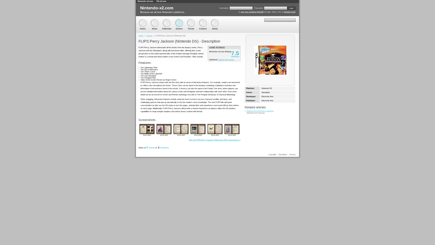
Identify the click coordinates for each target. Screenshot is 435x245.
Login (291, 8)
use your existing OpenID (252, 12)
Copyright (272, 154)
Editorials (167, 20)
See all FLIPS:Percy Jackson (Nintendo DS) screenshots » (214, 140)
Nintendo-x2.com (145, 1)
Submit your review (226, 60)
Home (143, 20)
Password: (258, 8)
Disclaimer (283, 154)
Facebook (164, 148)
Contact (203, 20)
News (155, 20)
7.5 (235, 53)
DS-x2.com (161, 1)
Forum (191, 20)
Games (179, 20)
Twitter (152, 148)
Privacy (292, 154)
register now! (290, 12)
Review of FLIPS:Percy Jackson (260, 111)
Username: (224, 8)
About (215, 20)
